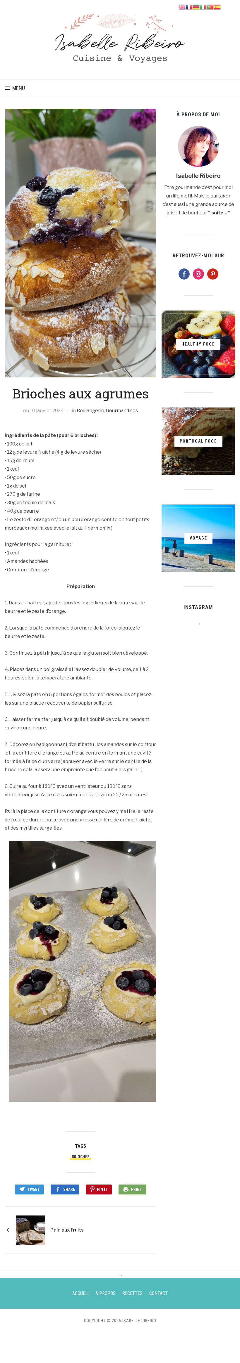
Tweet (34, 1189)
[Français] (189, 6)
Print (136, 1189)
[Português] (210, 6)
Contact (158, 1293)
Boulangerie (90, 410)
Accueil (80, 1293)
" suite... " (219, 213)
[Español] (217, 6)
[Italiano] (203, 6)
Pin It (102, 1189)
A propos (105, 1293)
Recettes (132, 1293)
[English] (182, 6)
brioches (81, 1156)
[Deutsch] (196, 6)
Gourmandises (122, 410)
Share (69, 1189)
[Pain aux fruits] (30, 1229)
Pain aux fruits (67, 1230)
